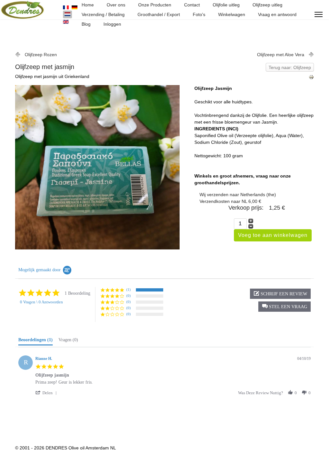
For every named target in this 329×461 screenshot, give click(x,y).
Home (88, 4)
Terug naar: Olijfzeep (290, 67)
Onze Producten (154, 4)
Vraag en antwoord (277, 14)
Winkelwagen (231, 14)
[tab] (35, 341)
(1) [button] (128, 289)
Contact (192, 4)
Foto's (199, 14)
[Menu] (319, 14)
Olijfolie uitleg (226, 4)
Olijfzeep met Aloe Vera (280, 54)
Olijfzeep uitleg (267, 4)
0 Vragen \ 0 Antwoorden (41, 302)
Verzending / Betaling (103, 14)
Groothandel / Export (159, 14)
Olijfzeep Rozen (41, 54)
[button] (284, 306)
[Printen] (311, 77)
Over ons (116, 4)
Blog (86, 24)
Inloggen (112, 24)
